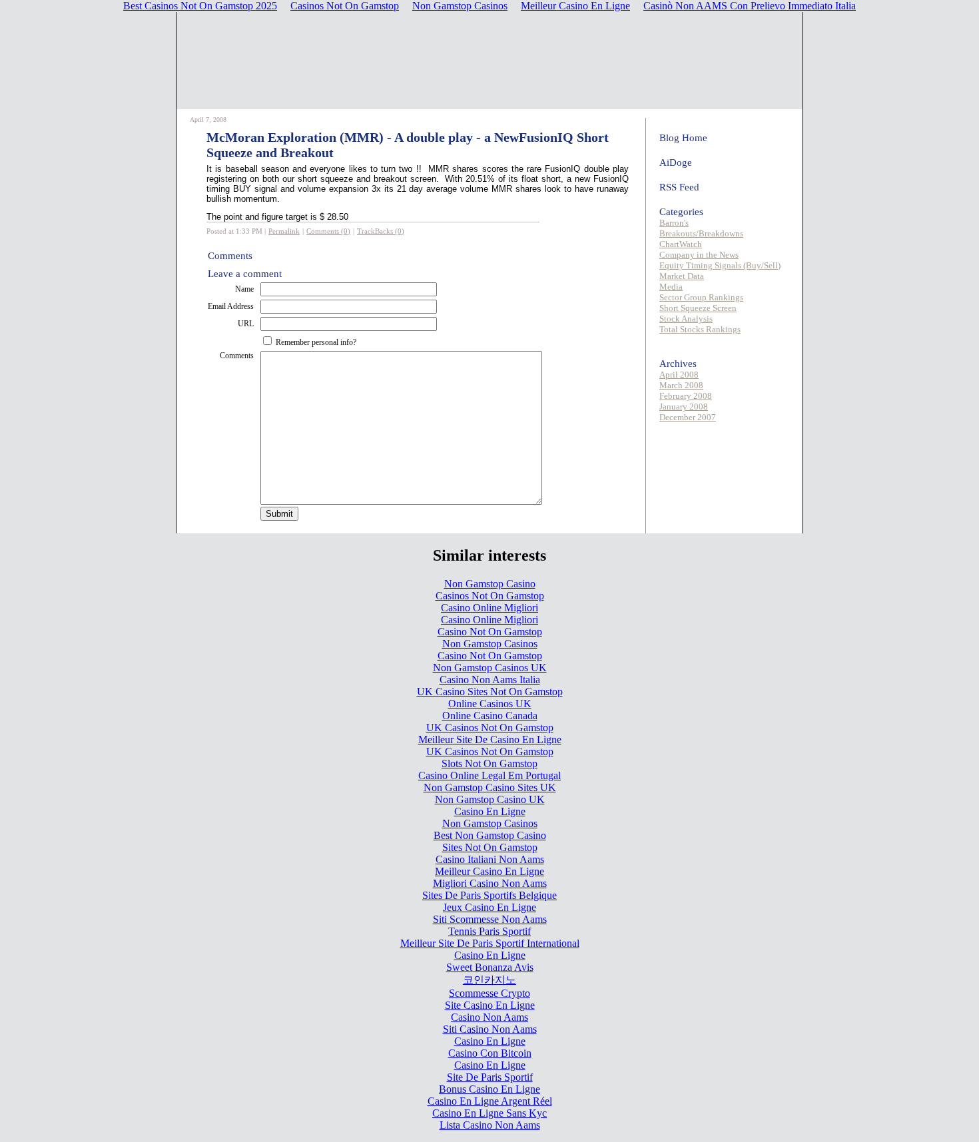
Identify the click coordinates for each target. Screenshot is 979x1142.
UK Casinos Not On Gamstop (489, 727)
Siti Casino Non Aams (490, 1029)
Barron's (674, 223)
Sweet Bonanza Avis (489, 967)
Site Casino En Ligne (490, 1005)
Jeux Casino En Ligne (489, 907)
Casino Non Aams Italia (490, 679)
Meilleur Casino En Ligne (489, 871)
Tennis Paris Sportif (489, 931)
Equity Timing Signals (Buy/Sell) (720, 265)
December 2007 (687, 417)
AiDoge (675, 162)
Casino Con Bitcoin (489, 1053)
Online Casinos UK (489, 703)
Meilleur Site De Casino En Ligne (489, 739)
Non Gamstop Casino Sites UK (490, 787)
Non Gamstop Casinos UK (490, 667)
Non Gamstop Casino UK (490, 799)
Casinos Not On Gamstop (490, 595)
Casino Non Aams (489, 1017)
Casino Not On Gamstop (490, 631)
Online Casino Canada (489, 715)
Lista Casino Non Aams (490, 1125)
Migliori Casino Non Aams (490, 883)
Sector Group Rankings (701, 297)
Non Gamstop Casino (489, 583)
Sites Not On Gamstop (489, 847)
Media (671, 287)
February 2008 (685, 396)
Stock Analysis (686, 319)
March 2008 (681, 385)
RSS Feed (679, 187)
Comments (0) (328, 231)
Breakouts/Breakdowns (701, 233)
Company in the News (699, 255)
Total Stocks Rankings (700, 329)
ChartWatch (680, 244)
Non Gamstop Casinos (489, 643)
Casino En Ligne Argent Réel (490, 1101)
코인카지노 (489, 980)
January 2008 (683, 407)
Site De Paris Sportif (490, 1077)
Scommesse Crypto (489, 993)
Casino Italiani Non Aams (490, 859)
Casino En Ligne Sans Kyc (489, 1113)
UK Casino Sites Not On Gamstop (490, 691)
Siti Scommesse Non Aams (490, 919)
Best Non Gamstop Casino (490, 835)
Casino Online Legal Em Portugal (489, 775)
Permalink (284, 231)
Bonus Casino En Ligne (489, 1089)
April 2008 (679, 375)
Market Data (681, 276)
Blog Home (683, 138)
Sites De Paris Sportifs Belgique (489, 895)
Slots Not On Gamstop (489, 763)
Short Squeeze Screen (698, 308)
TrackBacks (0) (380, 231)
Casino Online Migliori (489, 607)
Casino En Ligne (489, 811)
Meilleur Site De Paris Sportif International (489, 943)
